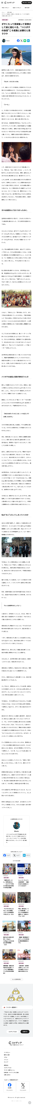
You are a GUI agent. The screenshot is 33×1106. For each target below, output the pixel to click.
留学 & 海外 (7, 1055)
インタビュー (7, 1052)
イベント (6, 1059)
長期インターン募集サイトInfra (16, 1100)
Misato (8, 40)
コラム (5, 1057)
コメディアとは (7, 1067)
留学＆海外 (9, 12)
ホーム (3, 12)
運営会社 (6, 1065)
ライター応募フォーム (9, 1070)
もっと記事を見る (16, 979)
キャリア (6, 1062)
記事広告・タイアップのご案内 (11, 1072)
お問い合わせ (7, 1075)
